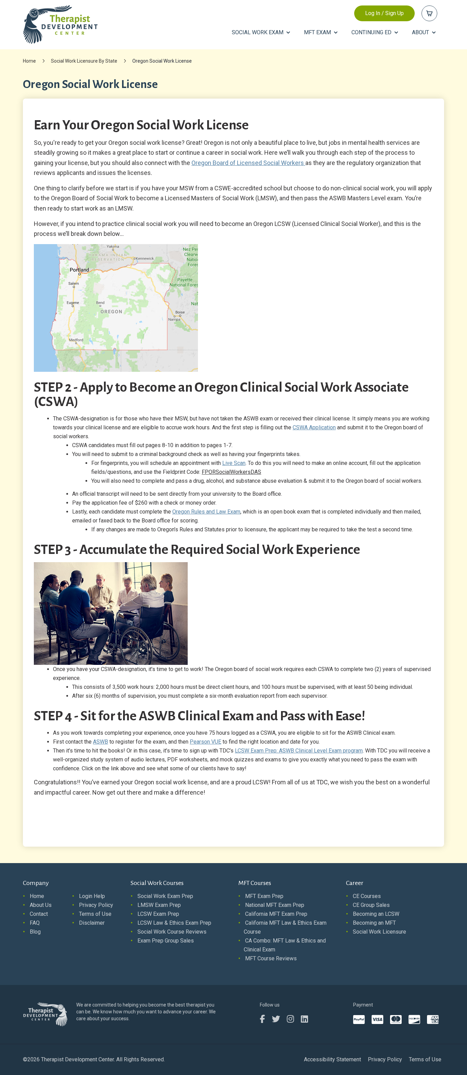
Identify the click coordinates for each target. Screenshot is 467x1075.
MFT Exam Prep (264, 896)
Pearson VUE (205, 741)
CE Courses (367, 896)
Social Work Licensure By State (84, 61)
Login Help (92, 896)
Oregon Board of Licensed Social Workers (248, 162)
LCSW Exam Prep (158, 914)
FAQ (35, 923)
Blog (35, 931)
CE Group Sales (371, 905)
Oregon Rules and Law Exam (206, 511)
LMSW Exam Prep (159, 905)
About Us (41, 905)
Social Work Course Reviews (171, 931)
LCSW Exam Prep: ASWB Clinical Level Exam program (299, 750)
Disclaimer (92, 923)
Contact (39, 914)
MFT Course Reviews (271, 958)
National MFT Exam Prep (274, 905)
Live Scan (233, 463)
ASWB (100, 741)
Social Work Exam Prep (165, 896)
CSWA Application (314, 427)
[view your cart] (429, 13)
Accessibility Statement (332, 1059)
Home (29, 61)
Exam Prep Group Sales (165, 940)
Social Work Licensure (379, 931)
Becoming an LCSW (376, 914)
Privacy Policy (96, 905)
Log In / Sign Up (384, 13)
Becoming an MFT (374, 923)
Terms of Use (95, 914)
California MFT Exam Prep (276, 914)
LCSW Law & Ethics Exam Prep (174, 923)
